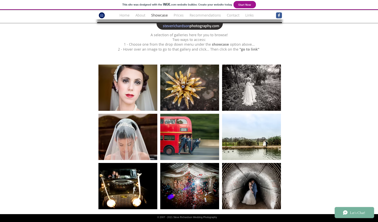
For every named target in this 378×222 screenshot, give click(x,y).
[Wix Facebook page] (279, 15)
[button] (127, 88)
